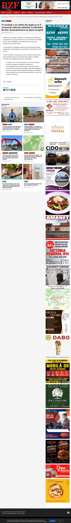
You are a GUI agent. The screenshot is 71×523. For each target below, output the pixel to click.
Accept (52, 520)
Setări (60, 520)
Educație (5, 124)
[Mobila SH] (58, 383)
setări (45, 521)
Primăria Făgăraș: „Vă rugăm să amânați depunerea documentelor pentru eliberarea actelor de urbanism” (33, 128)
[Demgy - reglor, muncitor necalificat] (58, 438)
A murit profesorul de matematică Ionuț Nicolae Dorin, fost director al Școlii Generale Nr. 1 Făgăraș (11, 128)
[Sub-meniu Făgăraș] (19, 12)
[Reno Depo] (58, 48)
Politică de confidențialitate (9, 513)
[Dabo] (58, 358)
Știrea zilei (8, 21)
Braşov (26, 153)
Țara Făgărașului (13, 153)
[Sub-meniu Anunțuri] (33, 12)
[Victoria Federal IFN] (58, 264)
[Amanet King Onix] (58, 239)
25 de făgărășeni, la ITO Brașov (33, 97)
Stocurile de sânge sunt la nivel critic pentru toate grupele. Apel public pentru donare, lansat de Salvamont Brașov (11, 185)
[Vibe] (58, 214)
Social (6, 16)
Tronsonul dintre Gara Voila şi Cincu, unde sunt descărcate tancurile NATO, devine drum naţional (10, 157)
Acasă (2, 16)
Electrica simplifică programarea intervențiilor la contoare (33, 184)
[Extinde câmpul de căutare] (68, 12)
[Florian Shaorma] (58, 502)
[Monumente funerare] (58, 288)
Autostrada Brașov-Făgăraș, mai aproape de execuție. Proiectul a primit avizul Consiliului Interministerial (33, 157)
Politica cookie (20, 513)
